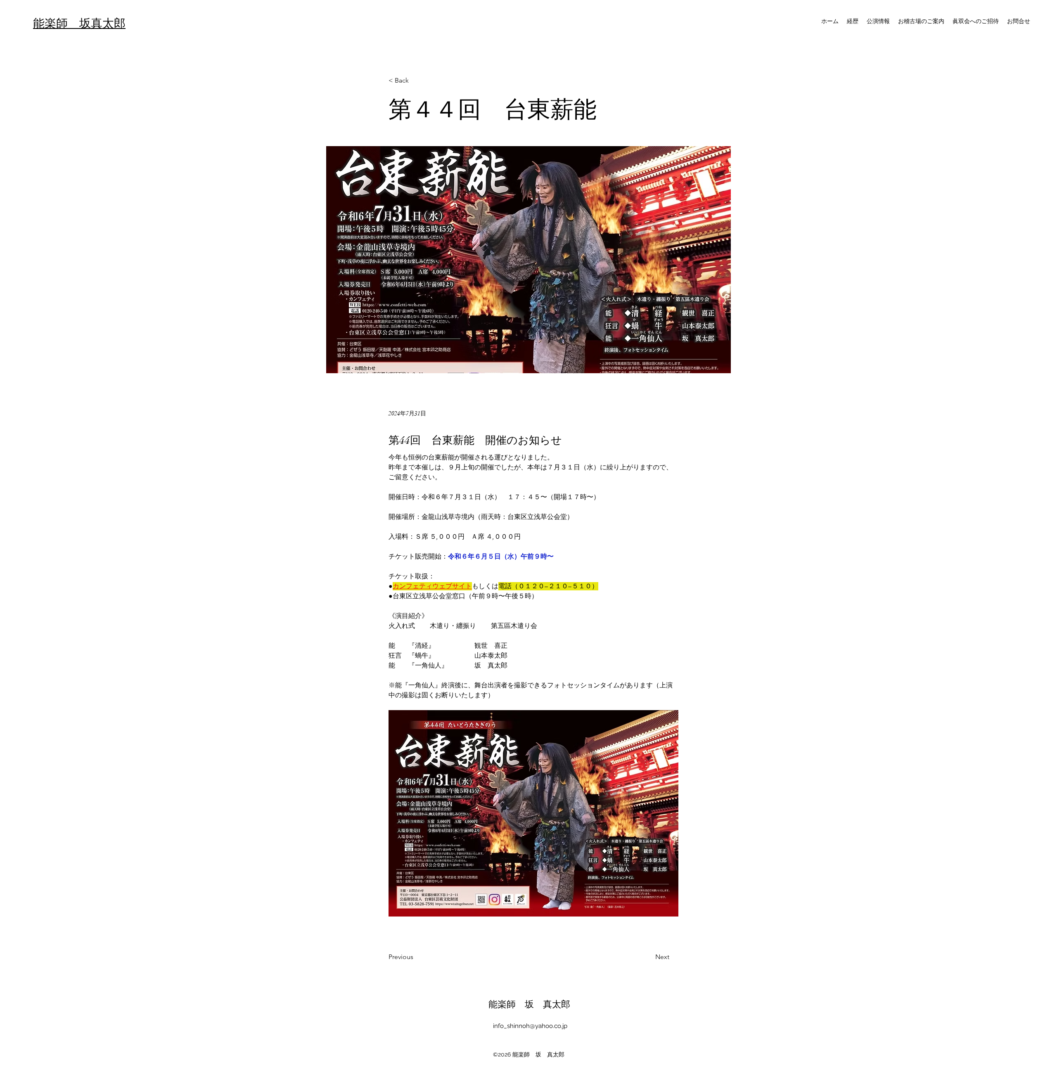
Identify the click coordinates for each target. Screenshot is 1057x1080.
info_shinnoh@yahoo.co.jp (530, 1026)
